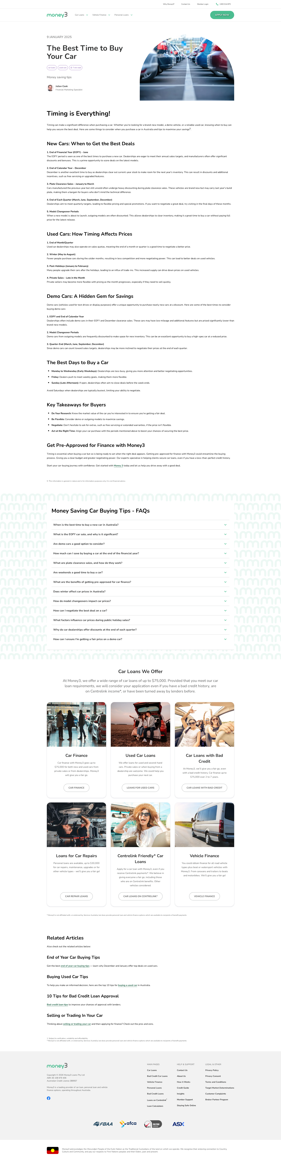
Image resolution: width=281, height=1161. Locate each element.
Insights (180, 1093)
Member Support (185, 1099)
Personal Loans (154, 1087)
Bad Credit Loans (155, 1093)
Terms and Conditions (215, 1082)
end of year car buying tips (75, 966)
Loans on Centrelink (156, 1100)
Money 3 (118, 465)
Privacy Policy (212, 1070)
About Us (181, 1076)
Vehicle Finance (154, 1082)
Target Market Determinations (219, 1087)
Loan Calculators (155, 1106)
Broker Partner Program (216, 1099)
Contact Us (185, 4)
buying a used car (127, 985)
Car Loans (152, 1070)
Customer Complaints (215, 1093)
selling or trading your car (77, 1024)
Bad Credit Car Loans (157, 1076)
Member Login (202, 4)
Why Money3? (168, 4)
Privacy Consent (213, 1076)
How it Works (183, 1082)
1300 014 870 (225, 4)
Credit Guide (183, 1087)
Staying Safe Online (186, 1105)
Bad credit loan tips (57, 1004)
